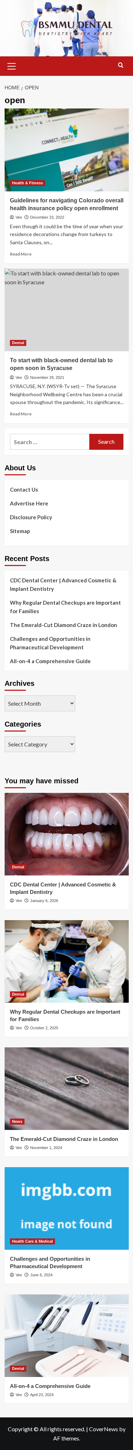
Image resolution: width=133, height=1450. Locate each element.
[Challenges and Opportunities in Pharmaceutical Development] (67, 1208)
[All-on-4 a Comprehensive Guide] (67, 1335)
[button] (12, 65)
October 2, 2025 (44, 1028)
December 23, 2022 (47, 217)
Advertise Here (29, 503)
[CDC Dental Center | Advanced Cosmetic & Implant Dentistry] (67, 834)
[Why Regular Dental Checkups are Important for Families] (67, 961)
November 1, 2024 (46, 1148)
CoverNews (103, 1429)
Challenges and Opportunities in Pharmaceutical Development (50, 643)
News (17, 1121)
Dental (18, 343)
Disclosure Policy (31, 517)
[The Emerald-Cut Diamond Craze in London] (67, 1088)
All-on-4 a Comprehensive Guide (50, 661)
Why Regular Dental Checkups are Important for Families (65, 606)
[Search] (120, 65)
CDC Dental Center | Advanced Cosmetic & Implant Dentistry (63, 584)
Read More (21, 254)
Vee (19, 217)
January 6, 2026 (44, 900)
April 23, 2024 (42, 1395)
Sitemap (20, 531)
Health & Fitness (27, 183)
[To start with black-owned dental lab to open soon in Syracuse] (67, 310)
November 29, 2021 (47, 377)
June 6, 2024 (41, 1275)
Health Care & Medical (32, 1241)
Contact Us (24, 489)
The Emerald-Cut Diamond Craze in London (63, 625)
